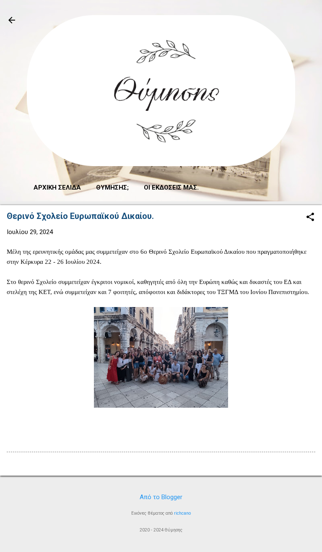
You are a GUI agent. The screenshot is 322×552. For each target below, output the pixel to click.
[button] (310, 218)
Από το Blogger (161, 497)
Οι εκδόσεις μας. (171, 187)
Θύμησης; (112, 187)
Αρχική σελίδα (57, 187)
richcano (182, 513)
